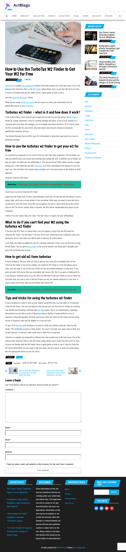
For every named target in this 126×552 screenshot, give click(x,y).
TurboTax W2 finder (29, 363)
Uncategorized (90, 153)
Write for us (69, 503)
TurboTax (8, 86)
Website (8, 452)
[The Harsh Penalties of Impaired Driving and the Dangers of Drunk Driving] (91, 81)
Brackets (24, 16)
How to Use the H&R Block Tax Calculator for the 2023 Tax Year (29, 373)
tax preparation (28, 86)
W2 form (38, 166)
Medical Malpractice (92, 143)
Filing (76, 16)
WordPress (61, 547)
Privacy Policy (70, 498)
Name (8, 427)
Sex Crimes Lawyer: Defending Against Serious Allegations (107, 35)
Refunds (109, 16)
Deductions (64, 16)
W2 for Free (52, 363)
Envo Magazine (79, 547)
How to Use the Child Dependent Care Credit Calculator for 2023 (56, 373)
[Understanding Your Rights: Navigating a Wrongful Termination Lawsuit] (91, 65)
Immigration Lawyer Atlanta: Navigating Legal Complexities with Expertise (109, 49)
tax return (29, 106)
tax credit (32, 246)
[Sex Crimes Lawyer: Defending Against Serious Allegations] (91, 36)
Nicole (28, 80)
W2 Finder (37, 89)
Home (14, 16)
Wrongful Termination (93, 157)
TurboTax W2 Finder (20, 97)
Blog (19, 357)
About (67, 489)
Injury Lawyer (90, 139)
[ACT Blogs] (6, 16)
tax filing (41, 310)
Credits (51, 16)
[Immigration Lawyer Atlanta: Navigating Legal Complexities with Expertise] (91, 49)
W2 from (19, 325)
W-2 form (73, 117)
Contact (68, 494)
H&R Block (96, 16)
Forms (85, 16)
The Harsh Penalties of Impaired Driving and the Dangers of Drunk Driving (109, 80)
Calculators (39, 16)
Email (8, 440)
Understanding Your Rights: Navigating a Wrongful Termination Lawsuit (108, 65)
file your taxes (28, 102)
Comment (10, 389)
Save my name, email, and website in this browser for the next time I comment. (40, 464)
